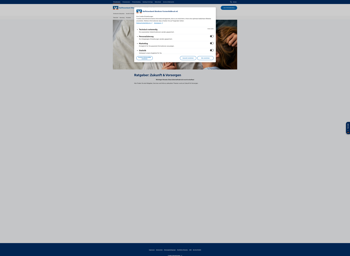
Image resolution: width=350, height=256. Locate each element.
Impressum (157, 23)
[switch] (212, 36)
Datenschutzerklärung (143, 23)
